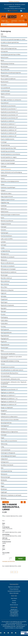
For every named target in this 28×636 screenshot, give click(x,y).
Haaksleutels (4, 175)
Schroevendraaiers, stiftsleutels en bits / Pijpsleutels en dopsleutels (13, 382)
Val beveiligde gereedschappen (8, 456)
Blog (23, 20)
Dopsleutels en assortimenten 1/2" (9, 112)
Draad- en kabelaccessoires (7, 139)
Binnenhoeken (4, 66)
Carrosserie (4, 84)
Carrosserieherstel (5, 87)
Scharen (3, 364)
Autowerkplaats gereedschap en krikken (10, 54)
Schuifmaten (4, 386)
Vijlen (2, 468)
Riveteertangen (4, 347)
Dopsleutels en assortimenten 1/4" (9, 115)
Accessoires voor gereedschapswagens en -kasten (13, 39)
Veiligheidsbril (4, 459)
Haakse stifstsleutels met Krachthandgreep (11, 172)
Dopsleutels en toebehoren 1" (8, 124)
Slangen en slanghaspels (7, 407)
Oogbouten (3, 293)
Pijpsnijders (4, 308)
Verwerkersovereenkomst (14, 591)
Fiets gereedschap (5, 145)
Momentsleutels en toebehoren (8, 272)
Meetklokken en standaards (7, 257)
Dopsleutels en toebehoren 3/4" (8, 133)
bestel (20, 558)
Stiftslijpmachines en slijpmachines (9, 431)
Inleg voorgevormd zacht (7, 196)
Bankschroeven (4, 57)
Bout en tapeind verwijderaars (8, 78)
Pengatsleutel (4, 299)
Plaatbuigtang (4, 317)
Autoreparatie (4, 51)
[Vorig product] (14, 572)
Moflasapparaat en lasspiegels (8, 269)
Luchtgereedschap (5, 251)
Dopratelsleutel (4, 102)
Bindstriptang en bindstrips (7, 63)
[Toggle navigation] (25, 16)
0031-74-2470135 (13, 10)
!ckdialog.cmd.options (14, 1)
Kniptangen (3, 226)
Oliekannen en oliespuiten (7, 290)
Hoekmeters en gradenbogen (8, 187)
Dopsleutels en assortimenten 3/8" (9, 118)
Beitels (2, 60)
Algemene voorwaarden (14, 587)
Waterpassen (4, 474)
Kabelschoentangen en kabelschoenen (10, 214)
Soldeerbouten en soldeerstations (9, 416)
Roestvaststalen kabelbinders (8, 353)
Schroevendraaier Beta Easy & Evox (9, 373)
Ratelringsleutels (5, 329)
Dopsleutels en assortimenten (8, 105)
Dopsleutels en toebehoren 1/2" (8, 127)
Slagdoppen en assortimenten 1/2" (9, 389)
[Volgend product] (17, 572)
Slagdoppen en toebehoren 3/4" (8, 404)
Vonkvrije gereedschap (6, 471)
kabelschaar (4, 208)
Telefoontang (4, 443)
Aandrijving (3, 36)
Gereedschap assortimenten (8, 151)
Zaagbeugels (4, 492)
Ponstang (3, 326)
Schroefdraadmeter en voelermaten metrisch (12, 370)
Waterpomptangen (5, 477)
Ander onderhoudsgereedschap (9, 48)
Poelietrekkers (4, 323)
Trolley (2, 446)
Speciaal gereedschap (6, 422)
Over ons (14, 596)
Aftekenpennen (4, 45)
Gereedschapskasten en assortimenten (10, 154)
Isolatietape (4, 205)
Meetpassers (4, 260)
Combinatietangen (5, 90)
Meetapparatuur (5, 254)
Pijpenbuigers (4, 302)
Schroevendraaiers (5, 376)
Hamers (3, 178)
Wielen (2, 483)
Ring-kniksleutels (5, 335)
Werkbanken (4, 480)
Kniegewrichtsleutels (6, 223)
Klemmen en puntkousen (7, 220)
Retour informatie (14, 593)
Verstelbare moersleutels (7, 465)
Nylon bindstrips (5, 284)
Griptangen (3, 166)
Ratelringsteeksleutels (6, 332)
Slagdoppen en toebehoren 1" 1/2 (9, 398)
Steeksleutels (4, 428)
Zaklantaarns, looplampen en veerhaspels (11, 495)
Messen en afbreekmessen (7, 263)
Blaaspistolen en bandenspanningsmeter (11, 72)
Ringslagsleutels (5, 338)
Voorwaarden (14, 584)
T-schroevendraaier (5, 449)
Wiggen (2, 486)
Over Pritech (14, 598)
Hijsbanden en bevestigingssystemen (10, 181)
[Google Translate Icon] (26, 21)
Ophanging (3, 296)
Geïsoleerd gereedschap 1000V (8, 148)
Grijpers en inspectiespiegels (8, 163)
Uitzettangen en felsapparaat (8, 452)
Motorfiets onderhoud (6, 278)
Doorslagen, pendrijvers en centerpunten (11, 99)
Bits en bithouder (5, 69)
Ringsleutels (4, 341)
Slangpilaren (4, 410)
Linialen (3, 248)
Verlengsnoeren (5, 462)
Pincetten (3, 314)
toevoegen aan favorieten (8, 561)
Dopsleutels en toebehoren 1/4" (8, 130)
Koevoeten (3, 229)
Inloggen (3, 20)
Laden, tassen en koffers (7, 238)
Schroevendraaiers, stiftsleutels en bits (10, 379)
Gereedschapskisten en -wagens (9, 157)
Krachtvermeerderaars (6, 235)
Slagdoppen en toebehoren (7, 392)
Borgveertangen (5, 75)
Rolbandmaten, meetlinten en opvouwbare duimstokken (11, 357)
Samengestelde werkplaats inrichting (10, 361)
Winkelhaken (4, 489)
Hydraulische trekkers (6, 193)
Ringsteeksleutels (5, 344)
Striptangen (4, 434)
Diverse (2, 96)
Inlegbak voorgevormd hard (7, 199)
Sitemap (14, 602)
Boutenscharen (4, 81)
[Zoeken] (26, 24)
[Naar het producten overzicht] (11, 572)
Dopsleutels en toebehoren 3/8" (8, 136)
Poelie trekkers (4, 320)
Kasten (2, 217)
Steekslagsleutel (5, 425)
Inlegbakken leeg (5, 202)
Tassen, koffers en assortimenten (9, 440)
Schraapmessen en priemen (8, 367)
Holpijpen (3, 190)
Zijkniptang (3, 498)
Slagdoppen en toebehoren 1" (8, 395)
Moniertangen (4, 275)
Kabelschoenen (4, 211)
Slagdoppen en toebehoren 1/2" (8, 401)
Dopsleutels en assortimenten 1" (9, 108)
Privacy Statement (14, 589)
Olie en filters (4, 287)
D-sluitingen (4, 142)
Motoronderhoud (5, 281)
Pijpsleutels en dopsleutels (7, 305)
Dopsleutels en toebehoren (7, 121)
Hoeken (3, 184)
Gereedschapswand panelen (8, 160)
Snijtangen (3, 413)
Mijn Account (7, 21)
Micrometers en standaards (7, 266)
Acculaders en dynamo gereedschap (10, 42)
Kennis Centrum (14, 604)
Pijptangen (3, 311)
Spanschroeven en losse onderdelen (10, 419)
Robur (2, 350)
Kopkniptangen (4, 232)
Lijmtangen (3, 244)
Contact (20, 20)
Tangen (2, 437)
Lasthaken (3, 241)
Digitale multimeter (5, 93)
